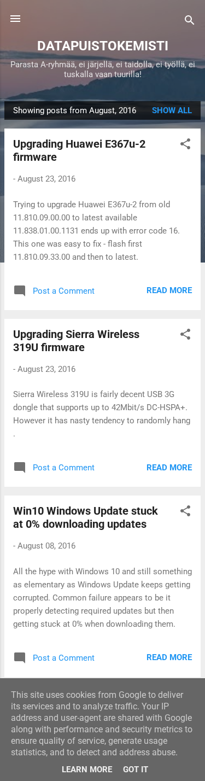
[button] (185, 145)
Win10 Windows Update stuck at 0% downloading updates (85, 517)
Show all (172, 110)
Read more (169, 290)
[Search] (189, 22)
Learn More (87, 769)
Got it (135, 769)
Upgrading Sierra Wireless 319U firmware (76, 341)
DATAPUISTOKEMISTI (102, 46)
